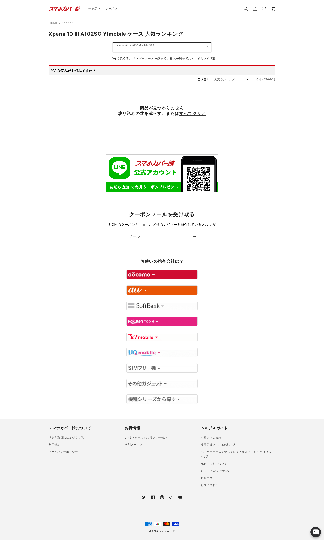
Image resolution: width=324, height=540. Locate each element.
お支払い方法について (215, 471)
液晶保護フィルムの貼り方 (218, 444)
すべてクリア (192, 113)
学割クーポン (133, 444)
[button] (94, 8)
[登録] (194, 236)
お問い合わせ (209, 485)
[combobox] (162, 47)
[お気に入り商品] (263, 8)
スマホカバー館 (167, 531)
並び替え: (204, 79)
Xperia (66, 23)
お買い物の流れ (211, 437)
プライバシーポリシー (63, 452)
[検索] (206, 47)
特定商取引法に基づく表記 (66, 437)
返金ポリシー (209, 478)
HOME (53, 23)
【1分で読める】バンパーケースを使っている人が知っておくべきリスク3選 (162, 58)
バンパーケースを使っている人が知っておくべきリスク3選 (236, 454)
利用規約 (54, 444)
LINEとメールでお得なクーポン (146, 437)
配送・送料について (214, 464)
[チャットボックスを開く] (315, 532)
